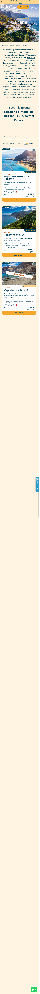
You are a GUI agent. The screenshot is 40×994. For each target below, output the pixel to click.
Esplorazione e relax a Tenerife (16, 177)
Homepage (5, 45)
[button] (31, 7)
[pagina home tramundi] (6, 7)
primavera (31, 58)
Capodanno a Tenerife (16, 290)
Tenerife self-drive (14, 234)
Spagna (18, 45)
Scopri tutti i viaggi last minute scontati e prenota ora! (20, 2)
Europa (12, 45)
